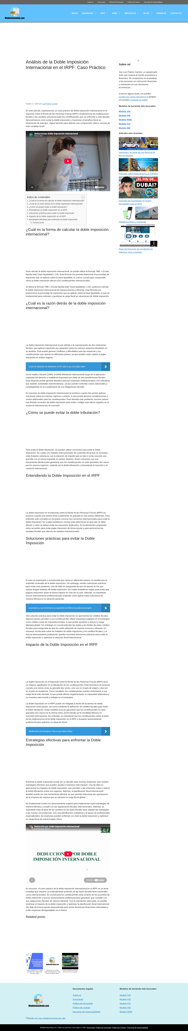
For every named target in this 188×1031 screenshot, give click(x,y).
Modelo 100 (124, 111)
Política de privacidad (83, 1003)
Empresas (87, 13)
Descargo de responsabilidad (153, 2)
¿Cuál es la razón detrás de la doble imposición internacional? (56, 204)
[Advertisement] (94, 38)
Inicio (75, 13)
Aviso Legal (101, 2)
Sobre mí (90, 2)
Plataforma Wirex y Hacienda (132, 222)
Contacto (175, 13)
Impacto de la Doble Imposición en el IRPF (47, 216)
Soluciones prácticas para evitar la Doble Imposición (51, 213)
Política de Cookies (134, 2)
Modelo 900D (125, 120)
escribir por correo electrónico (132, 97)
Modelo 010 (124, 124)
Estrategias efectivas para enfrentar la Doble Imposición (53, 219)
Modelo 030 (125, 999)
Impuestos (130, 13)
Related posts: (38, 223)
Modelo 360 (124, 128)
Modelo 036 (124, 115)
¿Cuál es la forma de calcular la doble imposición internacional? (56, 201)
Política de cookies (81, 1008)
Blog (146, 13)
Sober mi (161, 13)
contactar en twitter (139, 100)
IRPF (102, 13)
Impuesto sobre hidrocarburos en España (138, 174)
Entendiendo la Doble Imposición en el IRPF (48, 210)
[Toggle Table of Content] (81, 197)
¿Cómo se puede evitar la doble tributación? (48, 207)
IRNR (114, 13)
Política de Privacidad (116, 2)
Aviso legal (78, 999)
